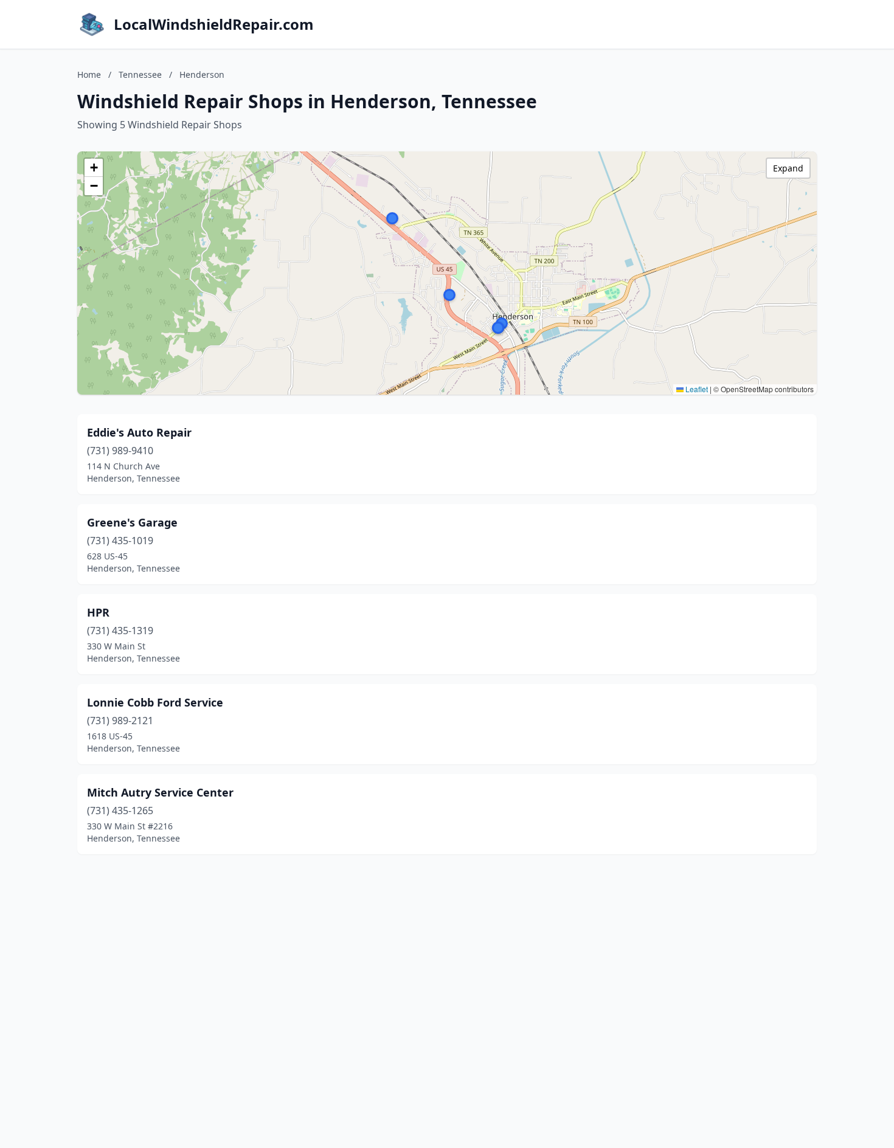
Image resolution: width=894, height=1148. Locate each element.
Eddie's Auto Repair (139, 432)
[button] (449, 295)
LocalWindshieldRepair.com (214, 24)
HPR (98, 612)
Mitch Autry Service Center (160, 792)
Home (89, 74)
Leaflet (696, 389)
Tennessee (140, 74)
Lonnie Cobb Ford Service (155, 702)
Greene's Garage (132, 522)
